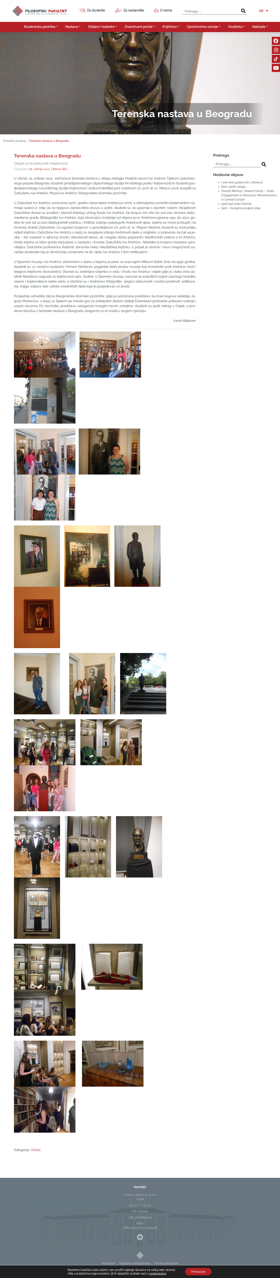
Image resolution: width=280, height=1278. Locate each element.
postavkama (157, 1273)
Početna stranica (14, 140)
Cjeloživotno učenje (202, 27)
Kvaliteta (235, 27)
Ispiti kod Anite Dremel (236, 203)
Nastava (71, 27)
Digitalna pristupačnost (134, 1263)
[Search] (243, 10)
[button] (263, 11)
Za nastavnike (133, 10)
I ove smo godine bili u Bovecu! (242, 182)
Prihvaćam (198, 1271)
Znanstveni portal (139, 27)
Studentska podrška (39, 27)
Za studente (96, 10)
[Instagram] (276, 50)
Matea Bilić (60, 169)
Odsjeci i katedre (101, 27)
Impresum (108, 1263)
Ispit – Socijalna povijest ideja (241, 208)
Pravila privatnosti (166, 1263)
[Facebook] (276, 41)
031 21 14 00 (142, 1205)
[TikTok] (276, 59)
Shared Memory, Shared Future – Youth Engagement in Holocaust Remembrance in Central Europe (249, 195)
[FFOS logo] (39, 10)
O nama (166, 10)
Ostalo (36, 1150)
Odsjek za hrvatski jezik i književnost (41, 163)
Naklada (258, 27)
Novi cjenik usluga (233, 186)
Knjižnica (170, 27)
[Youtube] (276, 68)
